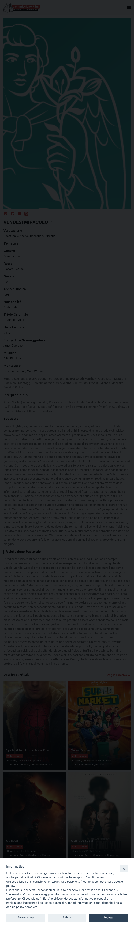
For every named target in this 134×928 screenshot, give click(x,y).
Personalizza (26, 917)
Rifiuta (67, 917)
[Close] (124, 868)
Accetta (108, 917)
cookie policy (15, 907)
